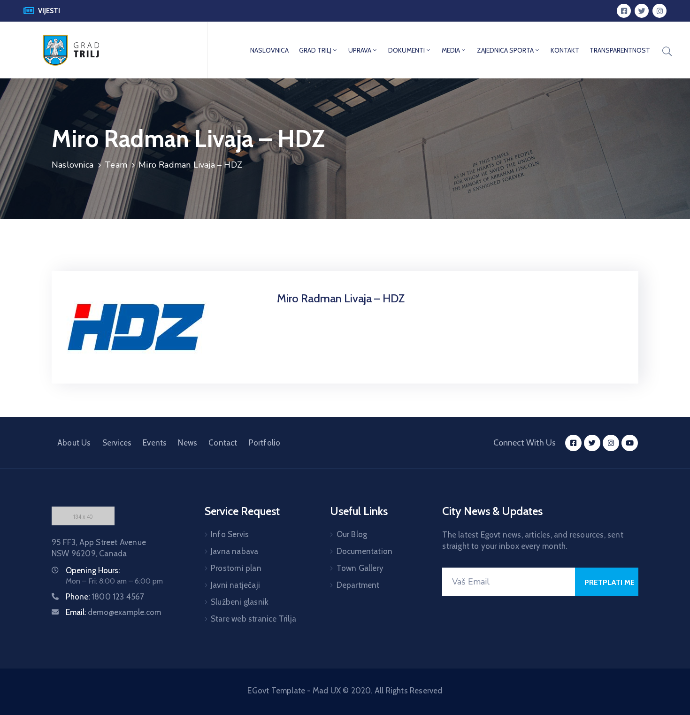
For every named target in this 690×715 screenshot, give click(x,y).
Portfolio (265, 442)
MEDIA (451, 50)
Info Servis (230, 534)
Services (117, 442)
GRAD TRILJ (315, 50)
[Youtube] (629, 443)
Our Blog (352, 534)
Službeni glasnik (239, 602)
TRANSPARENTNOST (620, 50)
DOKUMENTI (406, 50)
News (187, 442)
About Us (74, 442)
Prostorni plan (236, 568)
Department (358, 585)
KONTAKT (565, 50)
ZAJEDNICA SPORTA (505, 50)
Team (116, 164)
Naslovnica (72, 164)
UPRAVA (359, 50)
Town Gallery (360, 568)
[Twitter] (642, 11)
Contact (222, 442)
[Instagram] (659, 11)
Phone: (105, 596)
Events (155, 442)
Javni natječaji (235, 585)
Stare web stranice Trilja (253, 618)
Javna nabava (234, 551)
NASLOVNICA (269, 50)
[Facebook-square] (624, 11)
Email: (113, 612)
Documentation (365, 551)
